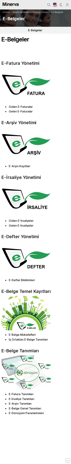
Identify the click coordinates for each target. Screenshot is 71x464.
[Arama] (49, 5)
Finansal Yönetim (41, 12)
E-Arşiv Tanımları (20, 403)
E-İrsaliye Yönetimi (21, 177)
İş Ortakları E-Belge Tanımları (28, 339)
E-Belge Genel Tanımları (25, 408)
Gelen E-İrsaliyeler (21, 225)
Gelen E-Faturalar (21, 111)
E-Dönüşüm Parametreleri (26, 413)
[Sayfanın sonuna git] (67, 460)
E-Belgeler (58, 12)
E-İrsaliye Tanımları (21, 399)
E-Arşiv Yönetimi (18, 122)
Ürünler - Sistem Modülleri (16, 12)
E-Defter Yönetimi (20, 236)
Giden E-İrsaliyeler (21, 220)
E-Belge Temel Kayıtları (26, 291)
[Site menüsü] (67, 5)
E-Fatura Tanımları (21, 394)
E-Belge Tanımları (20, 350)
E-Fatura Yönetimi (20, 63)
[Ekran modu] (61, 5)
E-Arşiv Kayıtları (19, 166)
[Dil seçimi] (55, 5)
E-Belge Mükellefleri (22, 334)
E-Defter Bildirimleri (22, 280)
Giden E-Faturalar (21, 106)
